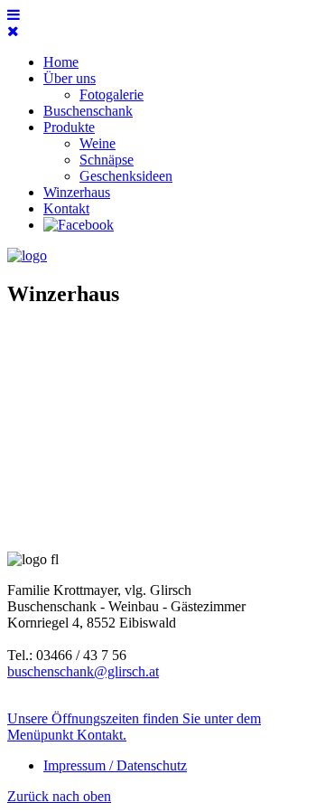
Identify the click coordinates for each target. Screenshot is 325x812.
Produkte (69, 127)
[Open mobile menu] (13, 15)
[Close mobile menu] (13, 31)
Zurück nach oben (59, 796)
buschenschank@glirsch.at (83, 671)
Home (61, 62)
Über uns (69, 78)
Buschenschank (88, 110)
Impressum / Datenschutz (115, 765)
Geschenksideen (125, 176)
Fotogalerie (111, 94)
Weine (97, 143)
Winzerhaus (76, 192)
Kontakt (66, 208)
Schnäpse (106, 159)
